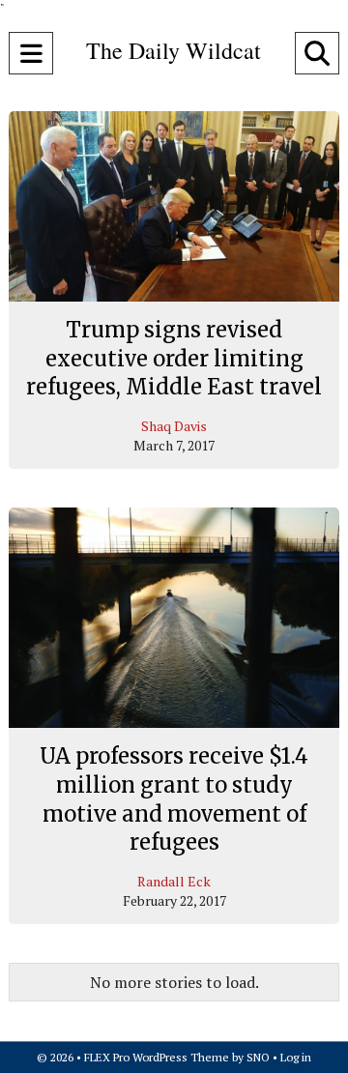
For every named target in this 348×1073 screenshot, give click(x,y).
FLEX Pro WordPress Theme (156, 1057)
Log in (295, 1057)
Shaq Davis (174, 426)
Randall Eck (174, 881)
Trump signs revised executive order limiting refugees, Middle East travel (174, 358)
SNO (258, 1057)
